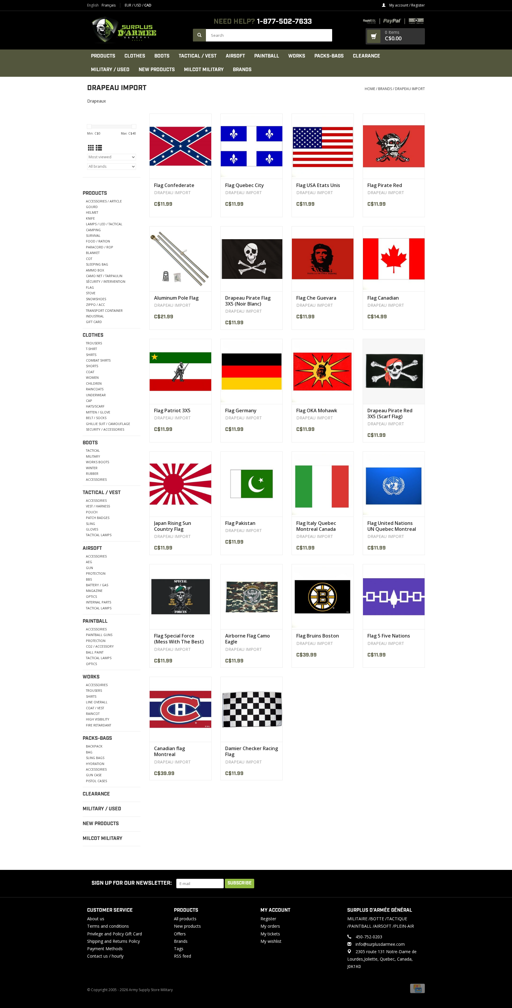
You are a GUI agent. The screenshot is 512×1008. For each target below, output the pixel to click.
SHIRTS (91, 354)
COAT (90, 372)
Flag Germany (241, 410)
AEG (89, 562)
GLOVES (92, 529)
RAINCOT (93, 713)
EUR (128, 5)
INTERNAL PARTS (98, 602)
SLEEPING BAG (97, 264)
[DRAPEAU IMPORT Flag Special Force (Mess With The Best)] (180, 596)
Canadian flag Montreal (169, 751)
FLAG (90, 287)
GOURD (92, 207)
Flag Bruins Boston (317, 636)
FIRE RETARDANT (98, 725)
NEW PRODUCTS (157, 70)
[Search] (199, 35)
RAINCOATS (94, 389)
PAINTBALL (266, 56)
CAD (147, 5)
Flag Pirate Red (384, 185)
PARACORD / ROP (99, 247)
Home (370, 88)
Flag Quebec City (244, 185)
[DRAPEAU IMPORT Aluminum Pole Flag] (180, 258)
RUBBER (92, 473)
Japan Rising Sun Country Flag (172, 526)
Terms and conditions (108, 926)
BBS (89, 579)
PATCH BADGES (97, 517)
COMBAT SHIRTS (98, 360)
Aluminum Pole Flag (176, 298)
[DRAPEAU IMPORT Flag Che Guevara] (323, 258)
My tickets (270, 934)
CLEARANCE (366, 56)
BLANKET (93, 252)
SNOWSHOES (96, 299)
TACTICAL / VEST (198, 56)
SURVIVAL (93, 235)
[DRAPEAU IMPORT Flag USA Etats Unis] (323, 146)
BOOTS (161, 56)
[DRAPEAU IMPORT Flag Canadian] (394, 258)
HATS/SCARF (95, 406)
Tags (178, 948)
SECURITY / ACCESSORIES (105, 429)
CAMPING (93, 230)
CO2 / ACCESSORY (100, 646)
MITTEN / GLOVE (98, 412)
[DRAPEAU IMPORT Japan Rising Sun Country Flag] (180, 484)
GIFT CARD (94, 322)
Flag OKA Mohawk (316, 410)
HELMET (92, 212)
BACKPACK (94, 746)
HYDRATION (95, 763)
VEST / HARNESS (98, 506)
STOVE (90, 293)
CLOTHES (134, 56)
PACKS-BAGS (329, 56)
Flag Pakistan (240, 523)
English (93, 5)
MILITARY (93, 456)
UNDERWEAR (96, 395)
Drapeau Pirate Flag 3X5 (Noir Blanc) (248, 301)
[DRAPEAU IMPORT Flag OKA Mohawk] (323, 371)
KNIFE (90, 218)
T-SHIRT (91, 348)
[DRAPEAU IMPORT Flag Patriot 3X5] (180, 371)
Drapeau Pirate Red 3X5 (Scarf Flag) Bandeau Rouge (389, 413)
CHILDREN (94, 383)
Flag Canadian (383, 298)
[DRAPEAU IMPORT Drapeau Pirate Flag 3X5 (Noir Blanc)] (251, 258)
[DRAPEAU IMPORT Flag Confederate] (180, 146)
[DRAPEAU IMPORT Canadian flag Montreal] (180, 709)
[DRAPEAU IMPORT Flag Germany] (251, 371)
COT (89, 258)
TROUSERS (94, 343)
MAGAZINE (94, 590)
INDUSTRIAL (95, 316)
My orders (270, 926)
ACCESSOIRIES (97, 685)
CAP (89, 400)
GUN (89, 567)
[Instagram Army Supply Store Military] (415, 883)
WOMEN (92, 377)
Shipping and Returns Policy (113, 941)
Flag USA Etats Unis (318, 185)
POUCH (91, 512)
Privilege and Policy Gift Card (114, 934)
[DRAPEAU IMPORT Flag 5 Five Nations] (394, 596)
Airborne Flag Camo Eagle (247, 639)
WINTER (91, 468)
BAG (89, 752)
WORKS (296, 56)
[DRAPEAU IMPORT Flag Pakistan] (251, 484)
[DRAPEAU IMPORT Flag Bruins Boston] (323, 596)
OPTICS (91, 596)
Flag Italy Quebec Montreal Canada (316, 526)
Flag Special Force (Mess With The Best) (179, 639)
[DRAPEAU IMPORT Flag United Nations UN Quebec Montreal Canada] (394, 484)
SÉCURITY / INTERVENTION (105, 281)
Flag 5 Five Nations (388, 636)
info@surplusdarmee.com (380, 944)
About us (95, 918)
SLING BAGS (95, 757)
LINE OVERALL (97, 702)
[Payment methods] (417, 988)
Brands (242, 70)
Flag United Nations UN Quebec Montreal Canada (391, 526)
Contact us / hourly (105, 956)
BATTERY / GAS (97, 585)
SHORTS (92, 366)
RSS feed (182, 956)
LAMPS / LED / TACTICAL (104, 224)
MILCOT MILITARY (204, 70)
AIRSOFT (235, 56)
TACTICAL (93, 450)
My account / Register (406, 5)
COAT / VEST (95, 708)
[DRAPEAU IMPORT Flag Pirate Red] (394, 146)
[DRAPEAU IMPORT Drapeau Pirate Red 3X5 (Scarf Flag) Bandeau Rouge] (394, 371)
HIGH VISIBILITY (97, 719)
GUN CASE (94, 775)
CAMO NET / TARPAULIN (104, 276)
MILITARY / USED (110, 70)
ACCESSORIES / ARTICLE (104, 201)
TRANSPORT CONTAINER (104, 310)
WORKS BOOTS (97, 462)
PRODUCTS (103, 56)
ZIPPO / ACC (95, 304)
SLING (90, 523)
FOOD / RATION (98, 241)
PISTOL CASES (96, 781)
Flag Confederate (174, 185)
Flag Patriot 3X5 (172, 410)
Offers (180, 934)
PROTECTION (95, 573)
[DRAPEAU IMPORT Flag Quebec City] (251, 146)
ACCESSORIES (96, 479)
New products (187, 926)
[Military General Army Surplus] (137, 30)
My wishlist (270, 941)
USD (138, 5)
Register (268, 918)
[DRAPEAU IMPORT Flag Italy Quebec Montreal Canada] (323, 484)
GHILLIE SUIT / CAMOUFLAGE (108, 423)
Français (109, 5)
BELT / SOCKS (96, 418)
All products (185, 918)
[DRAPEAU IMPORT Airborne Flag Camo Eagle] (251, 596)
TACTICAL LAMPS (98, 535)
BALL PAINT (94, 652)
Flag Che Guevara (316, 298)
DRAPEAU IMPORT (410, 88)
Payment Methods (105, 948)
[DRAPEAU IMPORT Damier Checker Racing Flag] (251, 709)
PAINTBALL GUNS (99, 634)
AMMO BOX (95, 270)
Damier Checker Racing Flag (251, 751)
